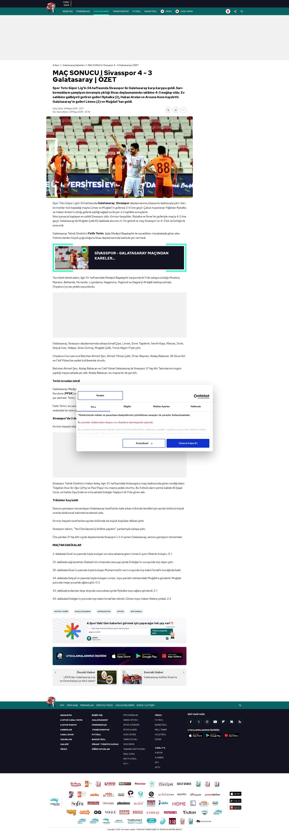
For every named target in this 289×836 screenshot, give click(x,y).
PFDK (69, 393)
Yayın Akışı (72, 705)
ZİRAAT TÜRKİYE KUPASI (105, 744)
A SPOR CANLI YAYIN (71, 720)
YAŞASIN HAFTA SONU (134, 749)
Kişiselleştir (142, 443)
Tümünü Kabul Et (188, 443)
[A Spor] (50, 7)
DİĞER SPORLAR (101, 749)
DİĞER (158, 739)
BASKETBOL (151, 11)
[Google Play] (146, 656)
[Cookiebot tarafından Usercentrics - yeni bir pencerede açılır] (196, 396)
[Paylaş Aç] (235, 11)
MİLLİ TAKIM (161, 729)
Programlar (130, 715)
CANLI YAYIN (186, 11)
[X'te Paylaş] (168, 110)
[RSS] (240, 722)
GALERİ (64, 744)
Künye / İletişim (145, 705)
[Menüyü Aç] (241, 11)
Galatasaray (106, 203)
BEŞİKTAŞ (68, 11)
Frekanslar (87, 705)
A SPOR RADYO (68, 724)
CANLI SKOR (67, 734)
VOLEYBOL (160, 734)
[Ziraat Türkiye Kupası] (228, 11)
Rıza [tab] (93, 407)
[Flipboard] (223, 722)
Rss (62, 705)
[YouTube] (215, 722)
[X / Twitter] (199, 722)
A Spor (56, 65)
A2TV (157, 767)
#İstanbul (136, 611)
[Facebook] (191, 722)
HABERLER (66, 729)
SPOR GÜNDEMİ (131, 724)
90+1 (125, 763)
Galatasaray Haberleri (74, 65)
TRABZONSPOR (121, 11)
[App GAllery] (172, 656)
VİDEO (169, 11)
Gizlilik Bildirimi (124, 705)
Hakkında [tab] (196, 406)
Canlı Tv (160, 747)
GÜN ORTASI (129, 734)
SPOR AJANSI (130, 729)
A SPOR (158, 752)
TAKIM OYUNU (130, 739)
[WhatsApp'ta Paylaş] (176, 110)
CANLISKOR (66, 4)
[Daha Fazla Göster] (183, 110)
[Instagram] (207, 722)
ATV (157, 762)
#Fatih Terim (61, 611)
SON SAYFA (128, 744)
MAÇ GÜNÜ (129, 754)
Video (158, 715)
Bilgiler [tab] (127, 406)
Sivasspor (123, 203)
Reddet (100, 395)
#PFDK (120, 611)
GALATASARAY (101, 11)
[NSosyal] (232, 722)
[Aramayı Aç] (240, 705)
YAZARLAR (66, 739)
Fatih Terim (96, 233)
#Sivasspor (103, 611)
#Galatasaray (83, 611)
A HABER (159, 757)
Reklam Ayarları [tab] (161, 406)
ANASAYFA (66, 715)
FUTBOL (136, 11)
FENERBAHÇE (83, 11)
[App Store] (121, 656)
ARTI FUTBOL (130, 758)
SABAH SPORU (130, 720)
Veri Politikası (104, 705)
